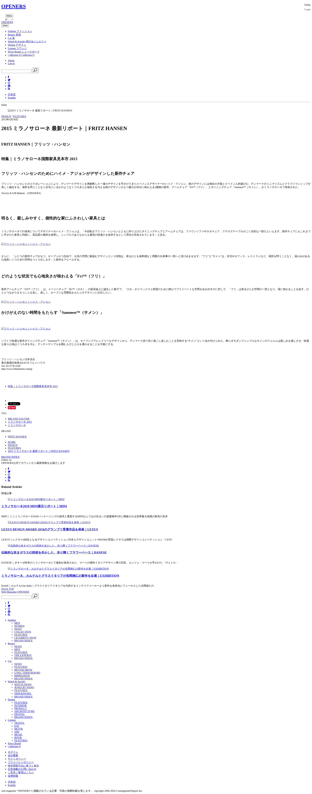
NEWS (18, 629)
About (11, 60)
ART (17, 731)
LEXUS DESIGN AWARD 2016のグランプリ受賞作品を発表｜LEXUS (49, 529)
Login (307, 9)
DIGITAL (19, 714)
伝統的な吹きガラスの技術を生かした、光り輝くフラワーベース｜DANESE (54, 552)
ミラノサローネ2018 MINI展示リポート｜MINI (34, 506)
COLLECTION (22, 631)
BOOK (18, 737)
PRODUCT (20, 708)
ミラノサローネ (17, 425)
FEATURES (19, 116)
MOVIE (18, 728)
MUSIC (18, 734)
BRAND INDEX (10, 457)
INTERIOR (20, 705)
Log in (11, 63)
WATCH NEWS (23, 684)
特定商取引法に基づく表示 (23, 765)
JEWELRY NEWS (24, 687)
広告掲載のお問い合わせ (22, 769)
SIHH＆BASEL (23, 693)
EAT (16, 725)
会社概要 (13, 755)
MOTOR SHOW (23, 669)
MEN (17, 623)
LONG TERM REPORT (27, 672)
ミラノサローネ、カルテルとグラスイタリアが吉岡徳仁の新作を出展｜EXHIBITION (60, 575)
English (12, 97)
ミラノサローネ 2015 (20, 421)
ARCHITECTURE (24, 711)
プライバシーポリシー (21, 762)
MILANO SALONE (19, 418)
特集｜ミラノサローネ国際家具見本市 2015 (33, 386)
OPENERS (13, 6)
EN (11, 19)
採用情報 (13, 776)
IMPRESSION (22, 675)
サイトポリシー (17, 758)
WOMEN (19, 626)
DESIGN (6, 116)
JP (6, 19)
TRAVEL (19, 723)
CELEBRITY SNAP (25, 637)
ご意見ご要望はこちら (21, 772)
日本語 (12, 94)
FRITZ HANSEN (17, 436)
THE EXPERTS (23, 655)
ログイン (13, 752)
